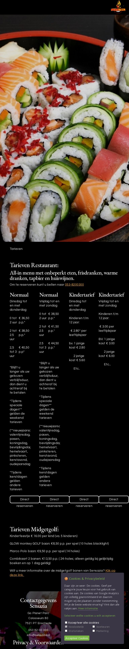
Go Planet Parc (38, 613)
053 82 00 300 (38, 630)
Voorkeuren (103, 627)
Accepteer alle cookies (83, 622)
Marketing (102, 631)
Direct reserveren (24, 500)
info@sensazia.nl (38, 635)
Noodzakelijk (76, 627)
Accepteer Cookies (77, 638)
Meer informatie (88, 608)
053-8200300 (74, 284)
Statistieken (76, 631)
